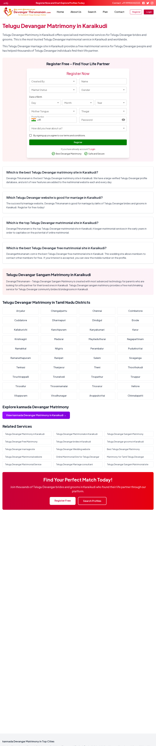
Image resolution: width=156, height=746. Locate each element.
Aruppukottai (97, 395)
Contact (119, 11)
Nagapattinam (135, 339)
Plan (105, 11)
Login (149, 12)
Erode (135, 320)
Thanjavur (59, 367)
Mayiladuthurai (97, 339)
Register (136, 12)
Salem (97, 357)
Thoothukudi (135, 367)
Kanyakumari (97, 329)
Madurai (59, 339)
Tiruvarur (97, 386)
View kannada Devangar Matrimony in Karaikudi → (36, 415)
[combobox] (53, 81)
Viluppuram (20, 395)
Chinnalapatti (135, 395)
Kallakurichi (20, 329)
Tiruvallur (20, 386)
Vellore (135, 386)
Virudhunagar (59, 395)
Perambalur (97, 348)
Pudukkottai (135, 348)
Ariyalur (20, 310)
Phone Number (37, 116)
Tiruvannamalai (59, 386)
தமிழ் (6, 3)
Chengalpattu (59, 310)
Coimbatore (135, 310)
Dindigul (97, 320)
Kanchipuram (58, 329)
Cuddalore (20, 320)
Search (92, 11)
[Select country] (33, 119)
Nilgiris (59, 348)
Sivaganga (135, 357)
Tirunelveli (59, 376)
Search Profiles (92, 500)
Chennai (97, 310)
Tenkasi (20, 367)
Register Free (63, 500)
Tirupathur (97, 376)
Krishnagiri (21, 339)
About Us (76, 11)
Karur (135, 329)
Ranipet (58, 357)
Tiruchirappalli (20, 376)
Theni (97, 367)
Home (60, 11)
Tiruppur (135, 376)
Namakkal (20, 348)
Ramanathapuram (21, 357)
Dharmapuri (59, 320)
